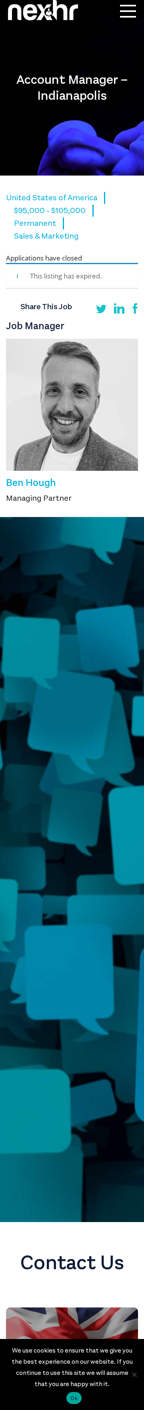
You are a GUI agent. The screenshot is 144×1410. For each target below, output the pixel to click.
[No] (134, 1374)
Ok (74, 1398)
